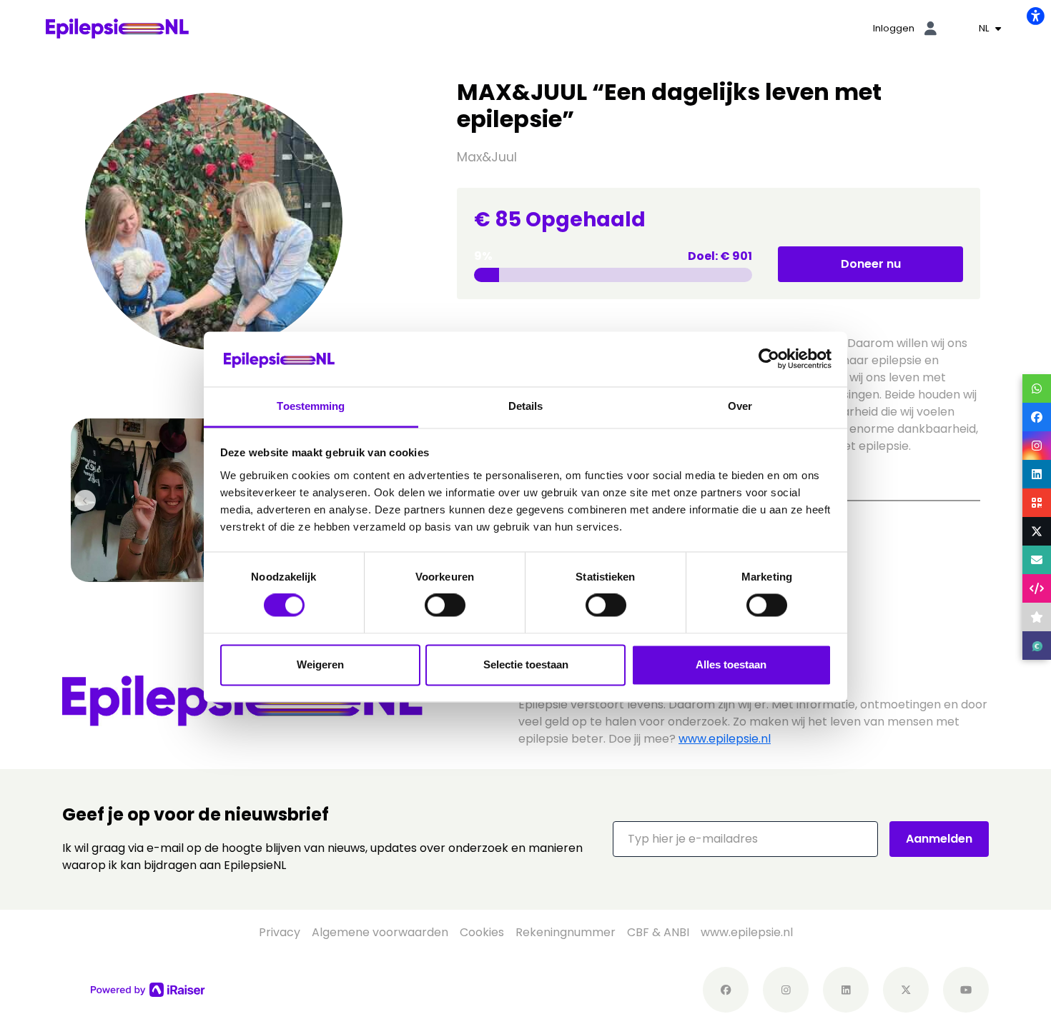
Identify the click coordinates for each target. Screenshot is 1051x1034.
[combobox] (989, 28)
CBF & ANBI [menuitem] (658, 932)
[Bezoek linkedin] (846, 990)
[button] (745, 839)
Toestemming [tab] (311, 406)
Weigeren (320, 664)
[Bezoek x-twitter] (906, 990)
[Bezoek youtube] (966, 990)
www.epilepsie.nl (725, 739)
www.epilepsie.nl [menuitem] (747, 932)
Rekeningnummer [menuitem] (565, 932)
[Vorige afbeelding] (85, 500)
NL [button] (985, 28)
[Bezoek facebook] (726, 990)
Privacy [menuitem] (279, 932)
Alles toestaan (731, 664)
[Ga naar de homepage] (117, 27)
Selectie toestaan (525, 664)
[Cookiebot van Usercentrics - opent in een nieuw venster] (769, 359)
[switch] (445, 605)
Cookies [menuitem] (482, 932)
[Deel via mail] (1036, 560)
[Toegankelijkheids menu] (1035, 15)
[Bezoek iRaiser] (148, 989)
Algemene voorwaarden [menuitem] (380, 932)
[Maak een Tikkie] (1036, 645)
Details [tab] (525, 406)
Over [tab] (740, 406)
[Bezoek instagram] (786, 990)
